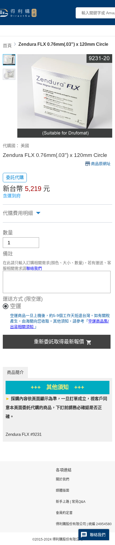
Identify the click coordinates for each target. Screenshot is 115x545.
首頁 (7, 45)
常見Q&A (78, 502)
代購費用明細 (18, 213)
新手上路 (63, 502)
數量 (8, 233)
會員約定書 (64, 513)
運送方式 (13, 299)
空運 (15, 306)
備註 (8, 254)
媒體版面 (62, 491)
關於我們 (62, 479)
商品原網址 (101, 163)
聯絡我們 (34, 268)
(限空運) (33, 299)
